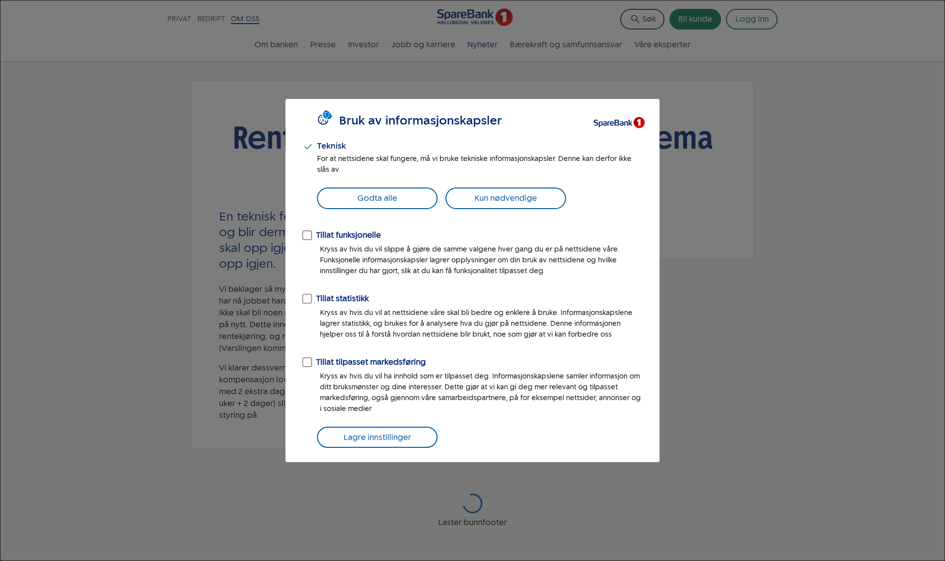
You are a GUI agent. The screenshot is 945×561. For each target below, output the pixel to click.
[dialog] (472, 280)
